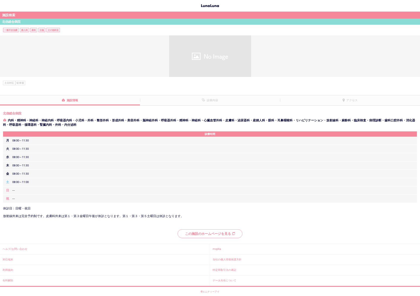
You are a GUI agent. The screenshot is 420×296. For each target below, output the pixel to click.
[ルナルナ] (210, 5)
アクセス (352, 100)
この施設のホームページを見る (208, 234)
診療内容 (212, 100)
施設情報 (72, 100)
